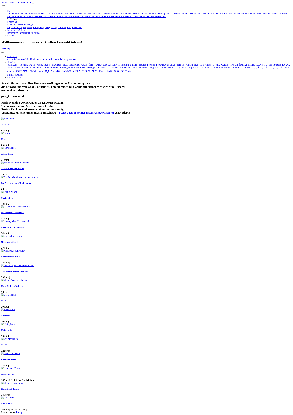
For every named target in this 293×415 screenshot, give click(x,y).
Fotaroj (10, 11)
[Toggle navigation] (33, 3)
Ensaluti (11, 35)
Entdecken (12, 22)
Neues (25, 13)
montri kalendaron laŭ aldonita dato (24, 59)
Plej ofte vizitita (14, 27)
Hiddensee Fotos (114, 16)
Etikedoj (12, 24)
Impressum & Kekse (17, 30)
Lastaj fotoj (38, 27)
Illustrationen (158, 16)
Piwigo (19, 412)
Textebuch (13, 13)
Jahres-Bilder (39, 13)
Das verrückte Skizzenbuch (142, 13)
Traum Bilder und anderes (60, 13)
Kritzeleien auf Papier (223, 13)
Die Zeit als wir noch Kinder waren (93, 13)
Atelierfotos (41, 16)
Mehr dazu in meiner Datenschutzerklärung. (87, 112)
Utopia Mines (119, 13)
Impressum (12, 33)
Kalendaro (77, 27)
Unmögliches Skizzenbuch (172, 13)
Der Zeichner (26, 16)
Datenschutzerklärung (29, 33)
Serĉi (20, 24)
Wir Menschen (74, 16)
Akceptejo (6, 48)
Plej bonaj (28, 27)
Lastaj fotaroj (51, 27)
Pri (25, 24)
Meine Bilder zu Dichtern (12, 286)
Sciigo (30, 24)
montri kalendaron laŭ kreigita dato (59, 59)
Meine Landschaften (137, 16)
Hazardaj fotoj (65, 27)
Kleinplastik (56, 16)
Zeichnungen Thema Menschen (254, 13)
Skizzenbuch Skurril (199, 13)
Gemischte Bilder (93, 16)
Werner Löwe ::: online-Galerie (16, 2)
